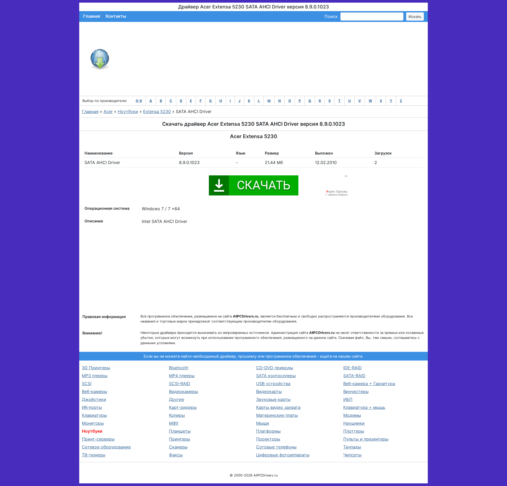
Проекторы (268, 439)
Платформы (268, 431)
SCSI (86, 383)
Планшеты (180, 431)
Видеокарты (269, 391)
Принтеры (179, 439)
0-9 (139, 101)
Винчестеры (356, 391)
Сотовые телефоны (276, 447)
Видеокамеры (183, 391)
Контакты (116, 16)
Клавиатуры (94, 415)
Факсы (176, 454)
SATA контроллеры (276, 375)
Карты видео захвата (278, 407)
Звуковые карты (273, 399)
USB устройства (273, 383)
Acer (108, 111)
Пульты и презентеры (365, 439)
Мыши (262, 423)
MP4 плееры (182, 375)
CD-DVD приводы (274, 367)
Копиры (177, 415)
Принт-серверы (98, 439)
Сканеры (178, 447)
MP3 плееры (94, 375)
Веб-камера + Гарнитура (369, 383)
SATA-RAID (354, 375)
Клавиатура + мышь (364, 407)
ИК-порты (92, 407)
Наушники (354, 423)
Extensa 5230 (157, 111)
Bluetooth (178, 367)
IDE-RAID (352, 367)
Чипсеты (352, 454)
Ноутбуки (128, 111)
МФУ (174, 423)
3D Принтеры (96, 367)
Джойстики (94, 399)
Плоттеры (353, 431)
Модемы (352, 415)
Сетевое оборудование (106, 447)
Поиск (331, 16)
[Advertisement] (271, 59)
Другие (176, 399)
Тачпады (352, 447)
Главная (91, 16)
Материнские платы (277, 415)
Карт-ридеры (183, 407)
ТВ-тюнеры (93, 454)
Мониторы (93, 423)
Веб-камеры (94, 391)
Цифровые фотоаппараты (282, 454)
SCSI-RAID (179, 383)
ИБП (348, 399)
